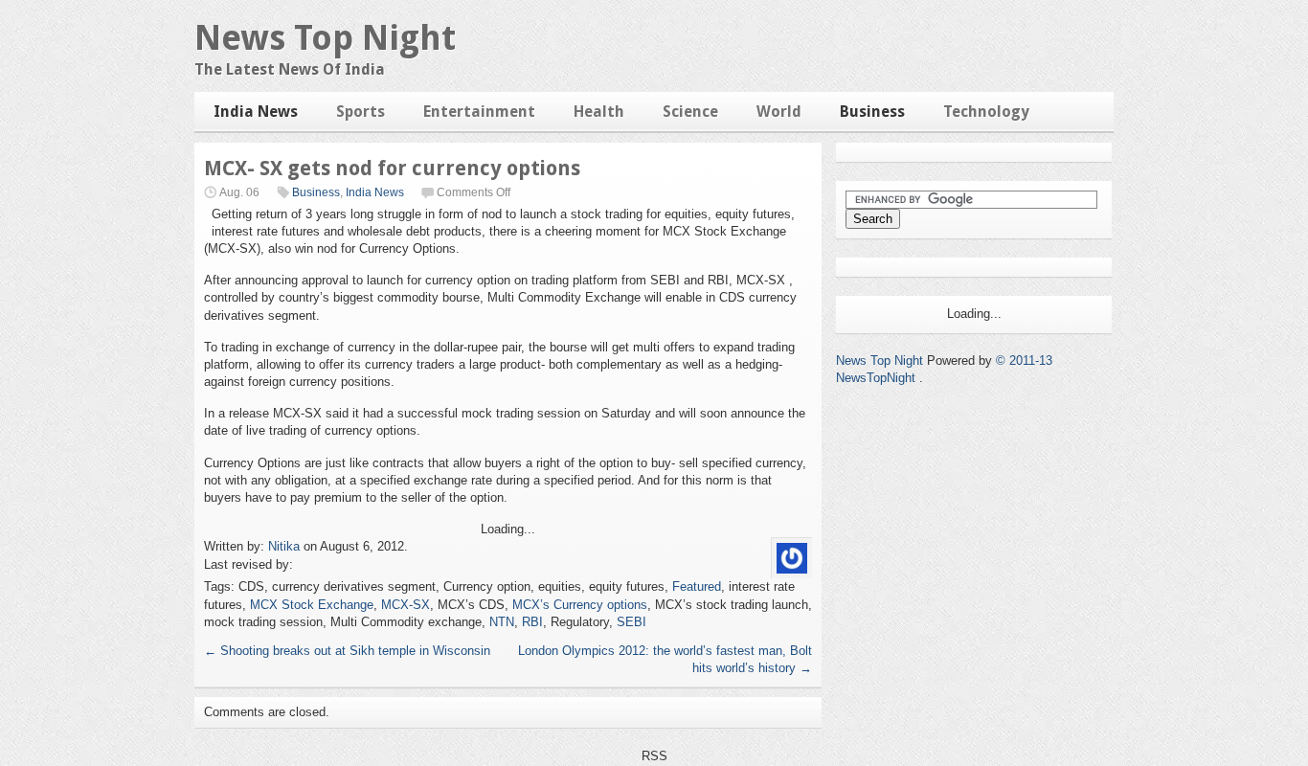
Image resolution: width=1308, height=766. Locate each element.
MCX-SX (405, 604)
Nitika (284, 546)
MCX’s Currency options (579, 604)
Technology (986, 111)
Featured (696, 586)
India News (256, 111)
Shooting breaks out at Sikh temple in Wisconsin (347, 650)
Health (599, 111)
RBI (532, 622)
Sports (360, 111)
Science (690, 111)
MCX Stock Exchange (311, 604)
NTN (501, 622)
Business (872, 111)
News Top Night (325, 37)
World (778, 111)
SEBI (631, 622)
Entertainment (479, 111)
